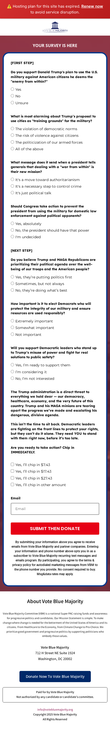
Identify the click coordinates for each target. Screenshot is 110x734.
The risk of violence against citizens (47, 135)
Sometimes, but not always (39, 283)
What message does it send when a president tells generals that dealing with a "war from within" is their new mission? (53, 166)
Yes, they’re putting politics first (43, 277)
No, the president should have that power (52, 230)
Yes (18, 89)
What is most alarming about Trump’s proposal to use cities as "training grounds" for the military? (53, 118)
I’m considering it (31, 372)
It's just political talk (33, 193)
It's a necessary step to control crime (48, 186)
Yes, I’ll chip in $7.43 (32, 464)
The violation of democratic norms (46, 129)
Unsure (21, 103)
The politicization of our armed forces (49, 142)
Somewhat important (34, 327)
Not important (28, 334)
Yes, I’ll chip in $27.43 (33, 478)
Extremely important (34, 321)
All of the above (29, 149)
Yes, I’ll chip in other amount (40, 485)
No (17, 96)
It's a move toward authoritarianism (47, 179)
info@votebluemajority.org (55, 710)
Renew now (92, 6)
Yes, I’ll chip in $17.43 (33, 471)
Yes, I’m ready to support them (42, 365)
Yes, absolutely (28, 223)
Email (15, 498)
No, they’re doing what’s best (41, 290)
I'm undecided (28, 237)
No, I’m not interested (34, 378)
